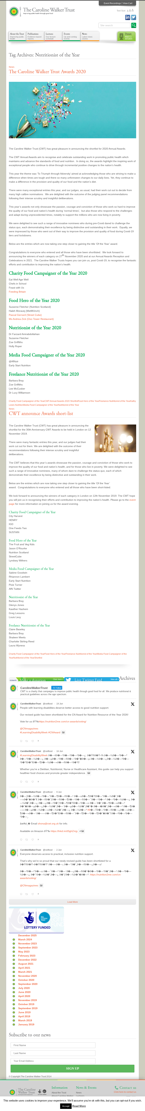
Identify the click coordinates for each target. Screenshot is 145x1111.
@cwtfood (48, 703)
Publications (34, 36)
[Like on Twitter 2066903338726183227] (34, 782)
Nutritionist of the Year (68, 405)
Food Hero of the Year (88, 401)
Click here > (58, 679)
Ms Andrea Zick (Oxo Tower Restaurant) (31, 319)
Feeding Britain (17, 291)
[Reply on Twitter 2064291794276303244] (22, 840)
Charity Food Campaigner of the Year (27, 401)
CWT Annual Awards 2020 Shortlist (61, 401)
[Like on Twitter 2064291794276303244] (34, 840)
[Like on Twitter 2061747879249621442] (34, 894)
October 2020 (26, 980)
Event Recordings (112, 3)
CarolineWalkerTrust (30, 703)
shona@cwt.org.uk (48, 823)
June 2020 (24, 992)
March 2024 (25, 939)
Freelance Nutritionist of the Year (114, 401)
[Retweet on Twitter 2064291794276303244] (28, 840)
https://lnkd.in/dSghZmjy (64, 831)
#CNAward (54, 732)
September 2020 (27, 984)
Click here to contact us (125, 1092)
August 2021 (25, 963)
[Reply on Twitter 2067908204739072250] (22, 741)
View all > (114, 679)
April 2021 (24, 967)
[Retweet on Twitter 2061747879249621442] (28, 894)
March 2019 (25, 1020)
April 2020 (24, 996)
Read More (79, 1105)
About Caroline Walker (62, 1096)
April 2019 (24, 1016)
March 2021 (25, 971)
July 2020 (24, 988)
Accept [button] (65, 1106)
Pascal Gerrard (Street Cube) (25, 315)
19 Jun (59, 703)
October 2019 (26, 1004)
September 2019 (27, 1008)
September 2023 (27, 947)
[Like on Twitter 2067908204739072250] (34, 741)
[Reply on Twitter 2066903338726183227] (22, 782)
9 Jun (59, 792)
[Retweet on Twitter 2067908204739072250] (28, 741)
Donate (128, 36)
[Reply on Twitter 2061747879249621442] (22, 894)
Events (70, 36)
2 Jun (59, 850)
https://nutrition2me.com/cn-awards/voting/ (62, 721)
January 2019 (26, 1024)
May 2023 (24, 951)
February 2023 (26, 955)
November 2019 (27, 1000)
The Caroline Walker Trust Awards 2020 (47, 72)
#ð (89, 809)
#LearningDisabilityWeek (34, 732)
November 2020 (27, 975)
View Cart (127, 3)
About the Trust (17, 36)
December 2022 (27, 959)
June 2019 (24, 1012)
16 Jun (59, 751)
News (87, 36)
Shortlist (38, 658)
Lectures (51, 36)
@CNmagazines (29, 728)
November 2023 (27, 943)
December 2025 (27, 935)
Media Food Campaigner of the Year (40, 405)
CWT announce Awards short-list (41, 413)
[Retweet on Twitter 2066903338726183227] (28, 782)
